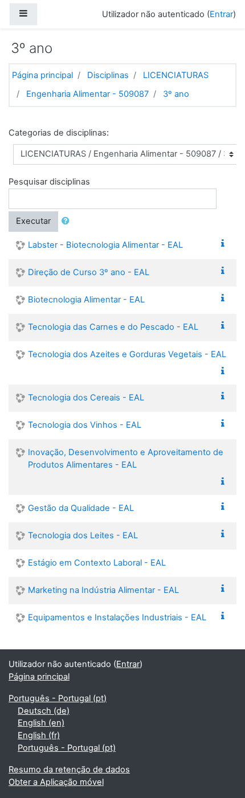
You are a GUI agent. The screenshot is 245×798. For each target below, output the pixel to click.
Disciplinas (108, 75)
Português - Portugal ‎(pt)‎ (58, 698)
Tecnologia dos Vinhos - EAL (84, 425)
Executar (33, 221)
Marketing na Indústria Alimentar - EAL (103, 590)
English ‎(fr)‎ (39, 735)
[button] (67, 221)
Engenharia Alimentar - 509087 (87, 94)
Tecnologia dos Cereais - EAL (86, 397)
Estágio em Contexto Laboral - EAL (97, 563)
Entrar (221, 14)
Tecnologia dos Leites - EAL (83, 535)
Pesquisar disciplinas (49, 182)
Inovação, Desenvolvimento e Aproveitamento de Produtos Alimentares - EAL (125, 458)
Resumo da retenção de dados (69, 769)
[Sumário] (225, 244)
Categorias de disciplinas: (59, 133)
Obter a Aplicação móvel (56, 782)
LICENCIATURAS (176, 75)
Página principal (42, 75)
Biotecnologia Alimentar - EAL (86, 299)
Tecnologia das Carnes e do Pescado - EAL (113, 327)
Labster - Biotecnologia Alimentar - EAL (105, 245)
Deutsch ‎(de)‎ (44, 711)
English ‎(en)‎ (41, 723)
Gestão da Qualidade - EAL (81, 508)
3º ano (176, 94)
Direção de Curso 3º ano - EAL (88, 272)
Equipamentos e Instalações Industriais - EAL (117, 617)
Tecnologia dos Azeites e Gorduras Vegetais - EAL (127, 354)
